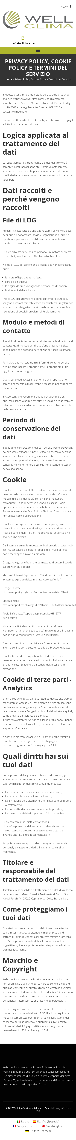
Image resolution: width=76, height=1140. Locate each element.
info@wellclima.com (24, 43)
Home (9, 79)
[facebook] (70, 6)
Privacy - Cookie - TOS (53, 1109)
